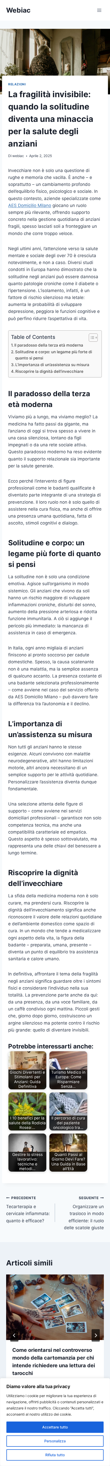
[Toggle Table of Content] (90, 337)
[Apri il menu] (99, 10)
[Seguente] (96, 1335)
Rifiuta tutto (55, 1455)
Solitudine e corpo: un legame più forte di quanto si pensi (53, 355)
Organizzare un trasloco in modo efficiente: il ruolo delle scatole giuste (84, 1213)
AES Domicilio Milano (29, 205)
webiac (18, 156)
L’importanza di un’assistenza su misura (52, 364)
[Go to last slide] (14, 1335)
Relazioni (17, 84)
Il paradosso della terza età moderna (48, 345)
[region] (55, 1422)
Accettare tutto (55, 1427)
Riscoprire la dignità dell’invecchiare (49, 371)
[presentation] (55, 1307)
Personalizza (55, 1441)
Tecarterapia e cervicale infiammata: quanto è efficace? (28, 1209)
